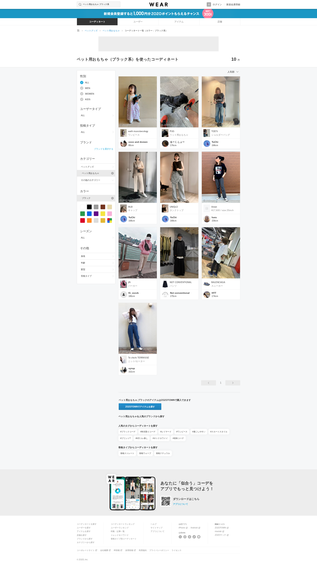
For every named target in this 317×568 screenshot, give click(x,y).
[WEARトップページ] (78, 30)
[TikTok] (194, 536)
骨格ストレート (127, 453)
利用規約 (143, 550)
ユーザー (138, 21)
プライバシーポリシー (159, 550)
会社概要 (104, 550)
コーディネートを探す (87, 524)
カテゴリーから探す (86, 542)
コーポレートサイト (86, 550)
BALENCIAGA (218, 282)
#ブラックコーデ (127, 432)
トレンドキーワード (120, 535)
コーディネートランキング (123, 524)
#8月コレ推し (142, 438)
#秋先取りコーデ (147, 432)
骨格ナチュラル (163, 453)
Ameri (214, 207)
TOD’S (214, 131)
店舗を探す (82, 535)
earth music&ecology (138, 131)
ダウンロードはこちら (186, 499)
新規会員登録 (233, 4)
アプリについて (180, 504)
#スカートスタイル (218, 432)
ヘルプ (154, 524)
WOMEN (89, 93)
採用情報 (129, 550)
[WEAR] (158, 4)
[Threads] (189, 536)
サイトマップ (156, 528)
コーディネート (97, 21)
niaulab (218, 531)
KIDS (87, 99)
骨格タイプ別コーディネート (124, 539)
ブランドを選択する (103, 149)
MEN (87, 88)
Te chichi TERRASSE (138, 357)
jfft (129, 282)
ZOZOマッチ (220, 535)
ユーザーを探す (84, 528)
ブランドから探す (85, 539)
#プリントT (125, 438)
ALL (87, 82)
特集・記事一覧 (118, 531)
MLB (130, 207)
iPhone (182, 528)
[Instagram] (185, 536)
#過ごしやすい (198, 432)
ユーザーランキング (120, 528)
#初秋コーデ (178, 438)
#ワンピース (181, 432)
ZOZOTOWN (220, 528)
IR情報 (117, 550)
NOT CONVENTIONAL (181, 282)
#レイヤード (165, 432)
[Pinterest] (199, 536)
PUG (172, 131)
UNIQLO (174, 207)
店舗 (219, 21)
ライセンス (176, 550)
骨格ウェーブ (145, 453)
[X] (180, 536)
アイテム (179, 21)
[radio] (82, 207)
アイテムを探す (84, 531)
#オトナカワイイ (160, 438)
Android (194, 528)
